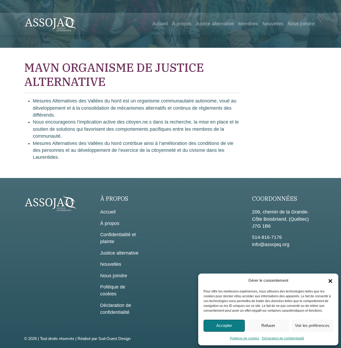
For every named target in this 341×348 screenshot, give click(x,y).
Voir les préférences (312, 325)
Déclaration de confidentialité (283, 338)
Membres (248, 23)
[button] (330, 280)
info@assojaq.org (270, 244)
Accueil (160, 23)
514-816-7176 (267, 237)
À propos (181, 23)
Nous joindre (301, 23)
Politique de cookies (244, 338)
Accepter (224, 325)
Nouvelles (272, 23)
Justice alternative (215, 23)
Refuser (268, 325)
